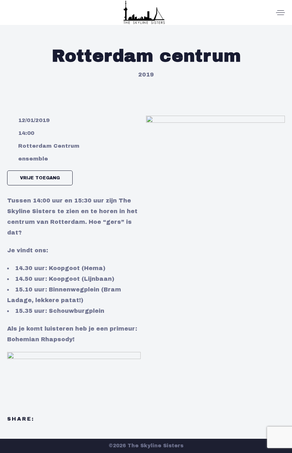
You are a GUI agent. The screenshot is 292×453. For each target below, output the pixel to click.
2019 (146, 75)
